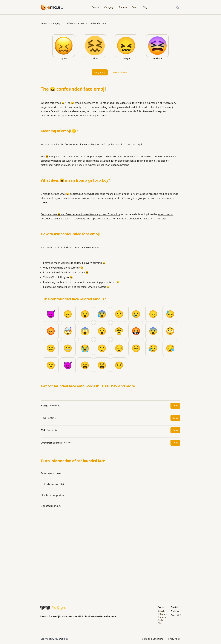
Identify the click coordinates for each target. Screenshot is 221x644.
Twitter (175, 611)
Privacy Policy (173, 638)
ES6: (43, 430)
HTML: (44, 405)
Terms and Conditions (152, 638)
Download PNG (119, 72)
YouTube (176, 615)
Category (55, 23)
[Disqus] (110, 552)
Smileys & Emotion (74, 23)
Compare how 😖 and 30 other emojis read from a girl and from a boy (80, 214)
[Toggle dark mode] (177, 7)
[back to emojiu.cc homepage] (52, 7)
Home (44, 23)
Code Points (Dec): (51, 442)
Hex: (43, 418)
